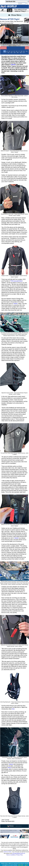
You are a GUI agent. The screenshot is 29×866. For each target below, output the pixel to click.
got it (26, 865)
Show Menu (16, 14)
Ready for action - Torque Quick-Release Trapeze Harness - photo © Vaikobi (14, 276)
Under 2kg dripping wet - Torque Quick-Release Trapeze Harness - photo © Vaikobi (14, 702)
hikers (9, 767)
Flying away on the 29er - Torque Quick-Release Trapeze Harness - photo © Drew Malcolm (14, 758)
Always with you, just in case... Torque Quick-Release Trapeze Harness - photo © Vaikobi (14, 214)
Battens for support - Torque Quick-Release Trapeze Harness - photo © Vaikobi (14, 151)
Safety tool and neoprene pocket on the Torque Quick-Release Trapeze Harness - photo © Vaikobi (14, 645)
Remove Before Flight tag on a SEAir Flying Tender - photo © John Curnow (14, 96)
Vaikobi (13, 64)
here (13, 709)
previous (3, 48)
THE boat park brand (16, 281)
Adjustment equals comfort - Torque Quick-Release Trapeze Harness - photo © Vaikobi (14, 393)
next (27, 48)
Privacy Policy (19, 855)
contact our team (7, 851)
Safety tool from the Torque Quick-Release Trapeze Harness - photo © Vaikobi (14, 525)
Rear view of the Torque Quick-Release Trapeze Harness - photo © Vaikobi (14, 816)
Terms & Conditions (10, 855)
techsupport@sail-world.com (18, 853)
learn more (20, 865)
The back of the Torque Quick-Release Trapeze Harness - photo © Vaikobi (14, 453)
